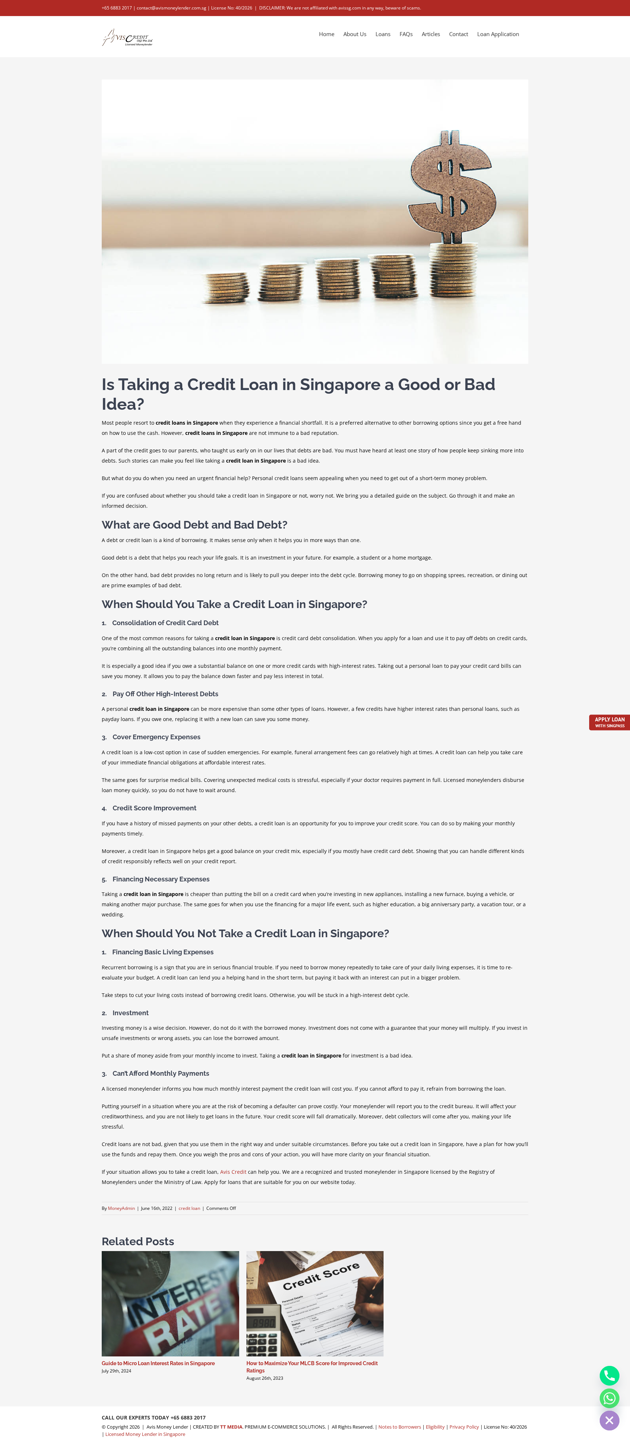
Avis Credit (233, 1171)
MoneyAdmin (121, 1208)
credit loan (189, 1208)
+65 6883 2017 (188, 1417)
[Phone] (609, 1376)
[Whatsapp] (609, 1398)
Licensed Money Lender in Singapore (145, 1434)
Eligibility (435, 1426)
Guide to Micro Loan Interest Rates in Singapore (158, 1363)
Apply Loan (610, 722)
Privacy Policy (464, 1426)
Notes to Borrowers (399, 1426)
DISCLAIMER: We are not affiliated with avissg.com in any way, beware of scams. (340, 8)
